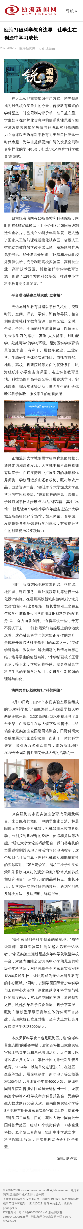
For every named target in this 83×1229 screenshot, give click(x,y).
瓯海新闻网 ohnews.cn (40, 1170)
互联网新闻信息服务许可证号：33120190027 (31, 1199)
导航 (72, 11)
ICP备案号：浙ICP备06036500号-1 (25, 1212)
